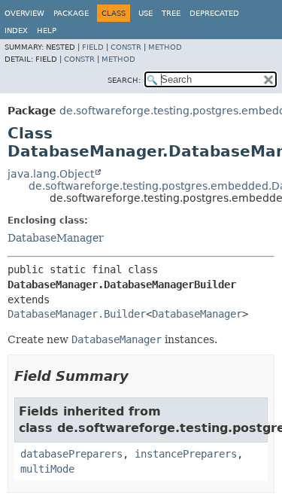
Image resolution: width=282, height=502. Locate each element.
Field (93, 47)
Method (165, 47)
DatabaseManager (56, 238)
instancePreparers (186, 454)
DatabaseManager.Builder (77, 314)
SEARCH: (124, 80)
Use (145, 13)
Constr (126, 47)
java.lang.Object (51, 174)
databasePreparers (71, 454)
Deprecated (214, 13)
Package (71, 13)
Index (16, 30)
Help (46, 30)
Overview (24, 13)
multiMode (47, 469)
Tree (171, 13)
